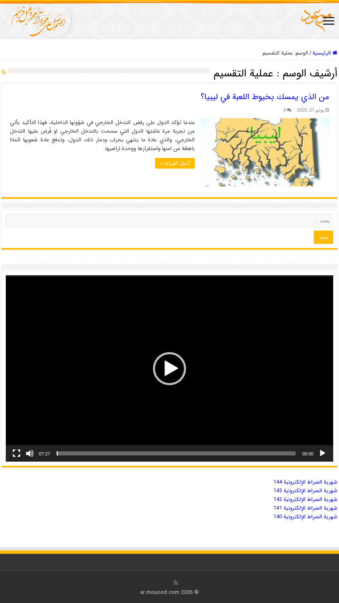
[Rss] (176, 583)
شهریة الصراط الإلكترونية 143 (305, 490)
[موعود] (169, 19)
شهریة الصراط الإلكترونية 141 (305, 508)
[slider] (176, 453)
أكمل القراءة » (175, 163)
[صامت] (30, 453)
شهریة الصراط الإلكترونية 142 (305, 499)
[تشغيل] (322, 453)
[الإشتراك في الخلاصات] (4, 72)
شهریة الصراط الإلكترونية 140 (305, 516)
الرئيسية (322, 53)
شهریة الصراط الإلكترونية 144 (305, 482)
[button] (169, 368)
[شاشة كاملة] (16, 453)
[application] (169, 368)
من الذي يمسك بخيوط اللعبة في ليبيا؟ (265, 97)
